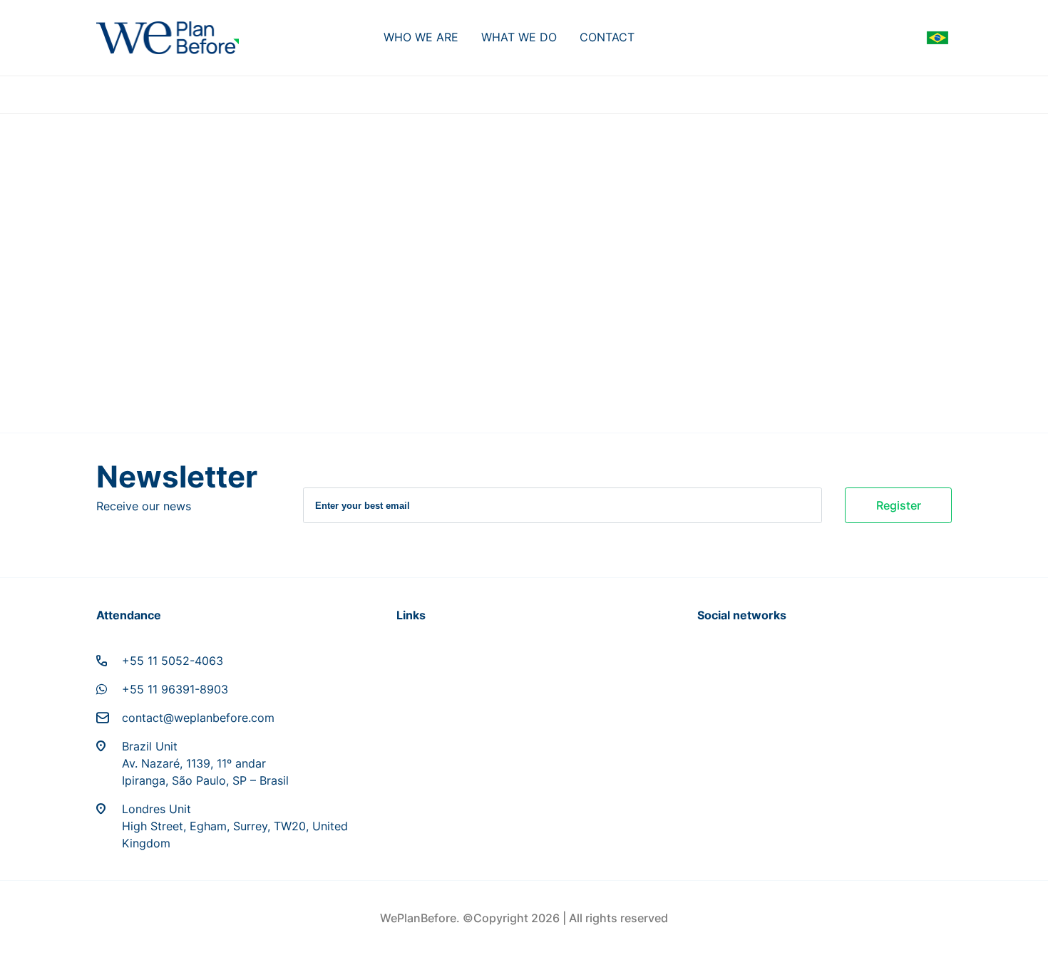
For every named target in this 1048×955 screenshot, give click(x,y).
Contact (607, 37)
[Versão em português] (937, 38)
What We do (519, 37)
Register (898, 505)
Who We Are (421, 37)
